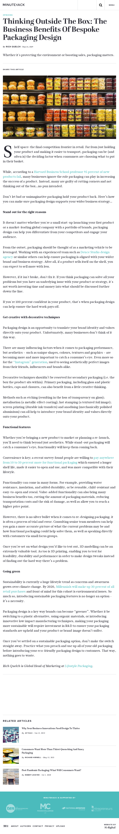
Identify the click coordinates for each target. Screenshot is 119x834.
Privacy (49, 826)
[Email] (41, 69)
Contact (38, 826)
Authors (25, 826)
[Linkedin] (37, 69)
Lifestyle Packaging (78, 666)
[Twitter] (27, 69)
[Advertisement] (59, 694)
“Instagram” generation (30, 362)
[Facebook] (32, 69)
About (15, 826)
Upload (60, 826)
